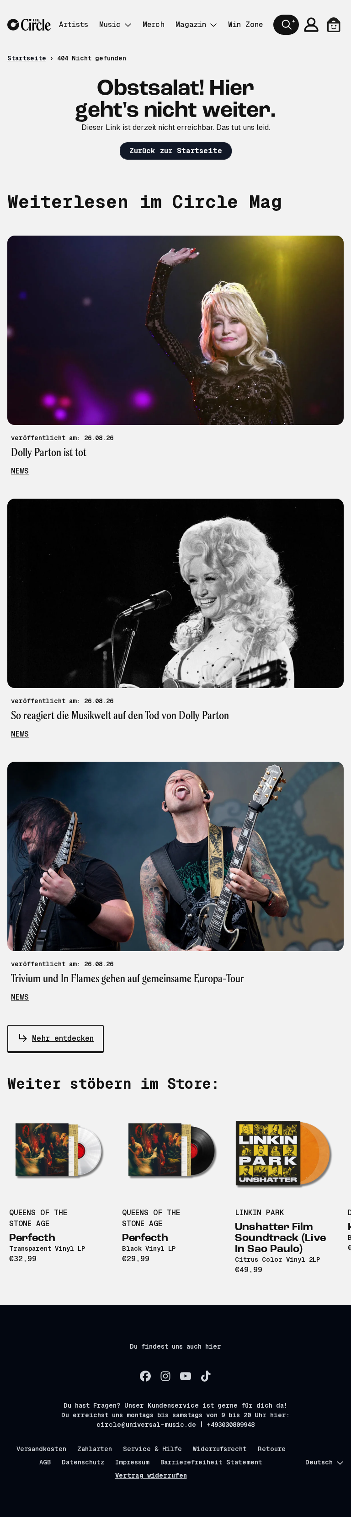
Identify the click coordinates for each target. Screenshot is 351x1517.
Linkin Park (259, 1212)
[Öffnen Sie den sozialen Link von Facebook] (145, 1376)
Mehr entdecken (63, 1038)
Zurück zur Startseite (175, 150)
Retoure (272, 1448)
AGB (45, 1462)
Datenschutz (83, 1462)
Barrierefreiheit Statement (211, 1462)
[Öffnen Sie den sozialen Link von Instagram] (165, 1376)
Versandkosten (41, 1448)
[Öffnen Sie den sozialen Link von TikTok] (206, 1376)
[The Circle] (29, 25)
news (20, 471)
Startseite (26, 58)
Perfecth (32, 1238)
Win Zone (245, 24)
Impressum (132, 1462)
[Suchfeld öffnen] (286, 24)
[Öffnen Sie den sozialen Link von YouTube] (186, 1376)
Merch (154, 24)
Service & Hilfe (152, 1448)
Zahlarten (94, 1448)
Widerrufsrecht (220, 1448)
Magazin (191, 24)
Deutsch (319, 1462)
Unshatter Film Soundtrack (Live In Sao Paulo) (280, 1238)
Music (110, 24)
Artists (73, 24)
